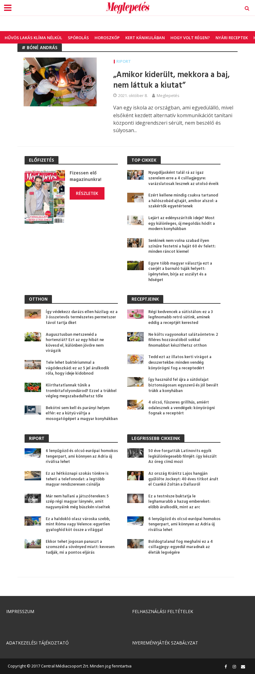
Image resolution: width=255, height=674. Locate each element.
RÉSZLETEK (87, 193)
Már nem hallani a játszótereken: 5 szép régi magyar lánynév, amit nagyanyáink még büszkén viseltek (78, 502)
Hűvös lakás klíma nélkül (33, 37)
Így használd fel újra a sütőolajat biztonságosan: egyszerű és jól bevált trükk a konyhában (183, 385)
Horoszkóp (107, 37)
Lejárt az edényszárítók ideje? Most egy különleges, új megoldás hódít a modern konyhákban (181, 223)
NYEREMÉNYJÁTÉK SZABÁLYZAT (165, 643)
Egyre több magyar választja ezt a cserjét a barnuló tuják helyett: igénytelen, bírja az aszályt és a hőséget (180, 272)
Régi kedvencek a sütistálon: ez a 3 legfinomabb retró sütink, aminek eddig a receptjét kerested (180, 317)
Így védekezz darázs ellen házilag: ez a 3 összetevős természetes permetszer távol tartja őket (82, 317)
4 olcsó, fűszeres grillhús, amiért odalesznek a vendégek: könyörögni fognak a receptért (181, 408)
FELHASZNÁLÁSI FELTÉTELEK (162, 611)
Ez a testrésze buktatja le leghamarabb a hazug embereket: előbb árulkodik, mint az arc (179, 502)
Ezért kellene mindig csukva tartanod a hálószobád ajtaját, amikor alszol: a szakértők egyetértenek (183, 201)
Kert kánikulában (145, 37)
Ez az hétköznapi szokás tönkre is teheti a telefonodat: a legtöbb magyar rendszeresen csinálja (77, 479)
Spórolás (78, 37)
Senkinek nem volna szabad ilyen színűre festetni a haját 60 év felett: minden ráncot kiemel (182, 246)
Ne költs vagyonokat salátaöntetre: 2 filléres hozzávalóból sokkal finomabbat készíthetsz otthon (183, 340)
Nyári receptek (232, 37)
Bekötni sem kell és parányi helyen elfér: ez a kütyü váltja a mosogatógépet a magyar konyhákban (82, 413)
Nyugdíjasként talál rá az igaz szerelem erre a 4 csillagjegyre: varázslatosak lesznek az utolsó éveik (183, 178)
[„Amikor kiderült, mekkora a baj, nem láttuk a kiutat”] (60, 81)
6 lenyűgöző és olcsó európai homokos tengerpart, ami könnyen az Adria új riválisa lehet (82, 456)
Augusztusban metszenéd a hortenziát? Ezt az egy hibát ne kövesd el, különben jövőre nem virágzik (75, 343)
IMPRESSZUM (20, 611)
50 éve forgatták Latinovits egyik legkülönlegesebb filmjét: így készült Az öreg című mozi (182, 456)
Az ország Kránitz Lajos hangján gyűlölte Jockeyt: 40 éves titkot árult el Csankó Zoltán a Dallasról (183, 479)
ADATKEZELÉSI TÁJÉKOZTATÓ (37, 643)
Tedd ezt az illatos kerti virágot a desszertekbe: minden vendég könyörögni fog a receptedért (179, 362)
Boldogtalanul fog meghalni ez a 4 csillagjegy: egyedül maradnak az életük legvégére (180, 547)
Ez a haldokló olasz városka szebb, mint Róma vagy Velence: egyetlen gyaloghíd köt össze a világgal (78, 524)
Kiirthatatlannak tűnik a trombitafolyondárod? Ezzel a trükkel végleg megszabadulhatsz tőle (81, 391)
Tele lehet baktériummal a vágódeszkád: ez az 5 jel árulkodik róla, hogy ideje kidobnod (77, 368)
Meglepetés (168, 95)
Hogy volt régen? (190, 37)
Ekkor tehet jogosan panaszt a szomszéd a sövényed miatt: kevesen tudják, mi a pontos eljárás (80, 547)
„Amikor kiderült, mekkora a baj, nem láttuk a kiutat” (171, 80)
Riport (123, 61)
